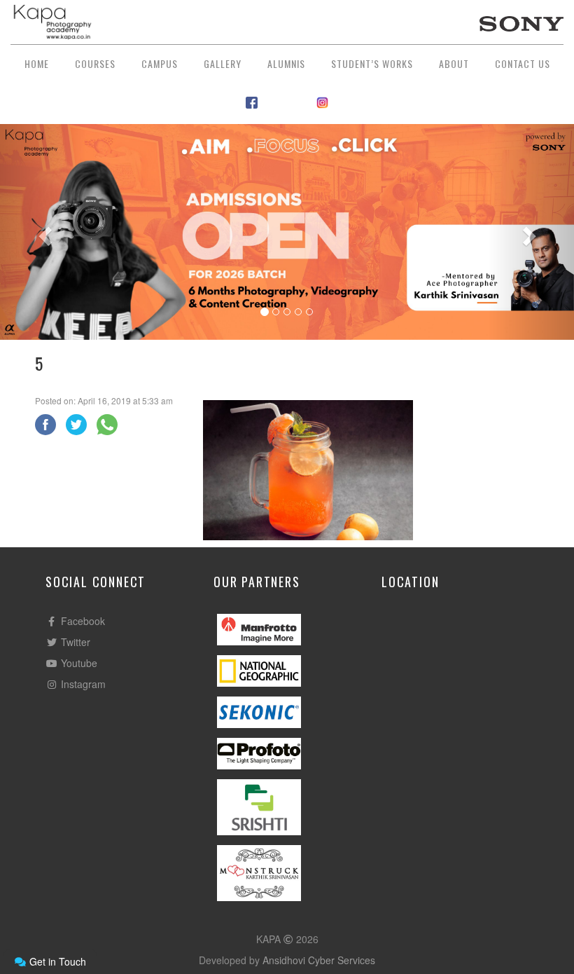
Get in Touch (56, 961)
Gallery (222, 63)
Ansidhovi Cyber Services (318, 960)
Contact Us (522, 63)
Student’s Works (372, 63)
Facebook (81, 621)
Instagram (82, 684)
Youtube (77, 663)
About (454, 63)
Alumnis (286, 63)
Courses (95, 63)
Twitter (74, 642)
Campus (159, 63)
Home (36, 63)
